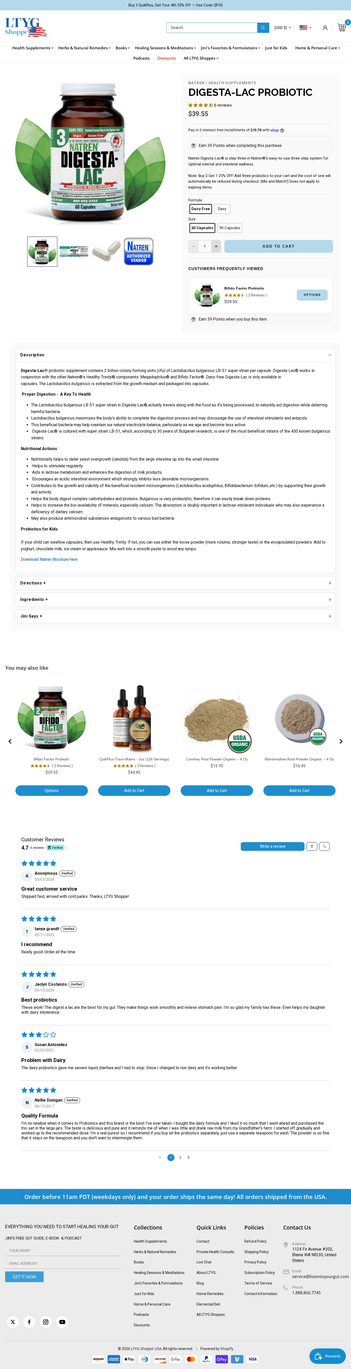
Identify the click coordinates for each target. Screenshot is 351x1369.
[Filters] (312, 846)
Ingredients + (34, 599)
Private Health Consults (215, 1252)
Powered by (210, 1349)
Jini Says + (31, 616)
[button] (42, 252)
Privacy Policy (255, 1262)
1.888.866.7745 (306, 1293)
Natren (196, 83)
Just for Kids (144, 1294)
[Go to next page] (190, 1157)
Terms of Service (258, 1283)
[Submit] (263, 28)
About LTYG (206, 1273)
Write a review (272, 846)
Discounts (142, 1325)
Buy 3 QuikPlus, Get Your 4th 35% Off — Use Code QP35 (175, 5)
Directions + (33, 583)
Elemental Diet (208, 1304)
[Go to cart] (342, 28)
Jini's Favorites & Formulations (158, 1283)
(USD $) (280, 27)
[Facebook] (29, 1322)
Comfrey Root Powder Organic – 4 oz (217, 759)
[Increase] (216, 246)
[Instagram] (45, 1322)
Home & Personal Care (152, 1304)
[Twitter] (12, 1322)
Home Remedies (210, 1294)
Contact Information (260, 1294)
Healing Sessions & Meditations (159, 1273)
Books (139, 1262)
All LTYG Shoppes (211, 1314)
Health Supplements (232, 83)
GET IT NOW (24, 1277)
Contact (203, 1241)
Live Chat (204, 1262)
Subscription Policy (259, 1273)
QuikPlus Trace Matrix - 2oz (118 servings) (134, 759)
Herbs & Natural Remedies (155, 1252)
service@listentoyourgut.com (320, 1276)
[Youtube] (62, 1322)
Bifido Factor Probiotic (244, 288)
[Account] (325, 28)
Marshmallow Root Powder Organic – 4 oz (299, 759)
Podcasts (141, 1314)
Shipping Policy (256, 1252)
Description (32, 354)
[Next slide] (341, 741)
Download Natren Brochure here (49, 559)
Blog (200, 1283)
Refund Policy (255, 1241)
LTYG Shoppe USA (146, 1348)
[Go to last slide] (10, 741)
